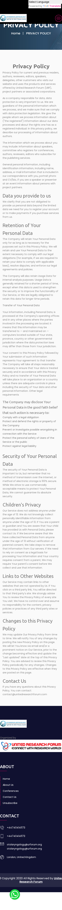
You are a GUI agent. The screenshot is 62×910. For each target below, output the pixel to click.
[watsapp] (15, 894)
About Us (8, 785)
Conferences (11, 791)
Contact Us (9, 797)
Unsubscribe (10, 803)
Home (15, 33)
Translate (55, 6)
